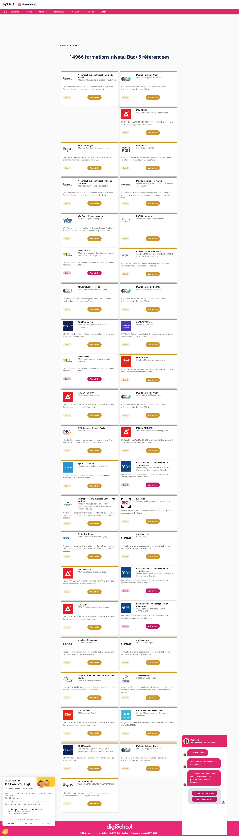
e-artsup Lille (142, 534)
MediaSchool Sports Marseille (150, 181)
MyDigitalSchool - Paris (89, 287)
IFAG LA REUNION (86, 393)
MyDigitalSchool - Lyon (147, 746)
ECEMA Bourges (85, 145)
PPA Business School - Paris (91, 428)
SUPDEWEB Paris (144, 322)
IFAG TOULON (84, 569)
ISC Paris (140, 499)
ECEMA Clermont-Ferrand (148, 251)
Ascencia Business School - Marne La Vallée (95, 76)
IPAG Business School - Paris (150, 711)
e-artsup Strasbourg (87, 640)
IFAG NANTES (84, 711)
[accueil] (5, 11)
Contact (125, 833)
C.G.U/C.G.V (115, 833)
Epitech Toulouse (86, 463)
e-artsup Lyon (142, 640)
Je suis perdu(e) (204, 799)
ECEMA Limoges (144, 216)
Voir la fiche (94, 97)
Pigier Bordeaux (85, 534)
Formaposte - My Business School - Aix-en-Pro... (97, 500)
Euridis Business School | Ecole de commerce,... (152, 463)
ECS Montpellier (85, 322)
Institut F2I (141, 145)
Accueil (63, 45)
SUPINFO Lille (142, 675)
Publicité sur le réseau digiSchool (94, 833)
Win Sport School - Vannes (90, 216)
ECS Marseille (84, 746)
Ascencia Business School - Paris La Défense (95, 182)
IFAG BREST (83, 605)
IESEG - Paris (84, 250)
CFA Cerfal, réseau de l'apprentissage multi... (96, 676)
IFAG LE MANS (142, 357)
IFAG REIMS (141, 110)
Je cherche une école (204, 793)
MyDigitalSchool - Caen (147, 75)
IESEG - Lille (83, 356)
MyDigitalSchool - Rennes (148, 287)
